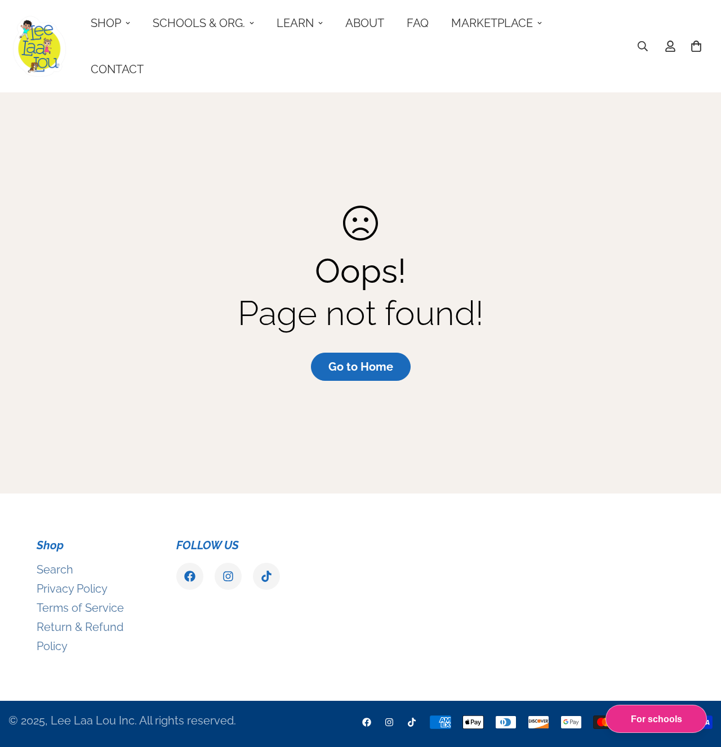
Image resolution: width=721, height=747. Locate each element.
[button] (696, 46)
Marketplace (492, 23)
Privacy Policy (72, 588)
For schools (656, 719)
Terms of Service (80, 608)
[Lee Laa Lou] (39, 46)
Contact (117, 69)
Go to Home (360, 367)
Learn (295, 23)
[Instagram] (228, 576)
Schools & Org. (199, 23)
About (364, 23)
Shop (106, 23)
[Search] (642, 46)
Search (55, 569)
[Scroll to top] (699, 686)
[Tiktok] (266, 576)
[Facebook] (189, 576)
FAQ (418, 23)
